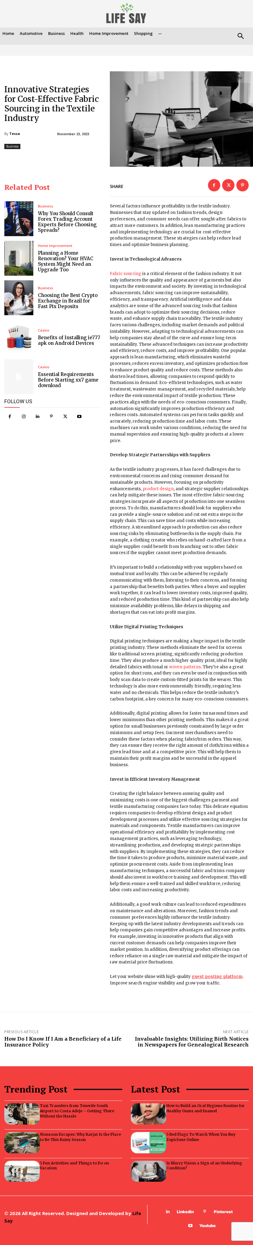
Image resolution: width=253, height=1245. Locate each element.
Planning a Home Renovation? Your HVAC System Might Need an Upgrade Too (65, 261)
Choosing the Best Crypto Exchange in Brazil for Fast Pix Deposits (67, 300)
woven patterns (185, 667)
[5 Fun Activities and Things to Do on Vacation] (22, 1171)
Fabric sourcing (125, 273)
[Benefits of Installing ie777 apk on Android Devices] (18, 337)
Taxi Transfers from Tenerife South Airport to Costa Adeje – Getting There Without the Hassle (77, 1110)
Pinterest (223, 1211)
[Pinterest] (51, 416)
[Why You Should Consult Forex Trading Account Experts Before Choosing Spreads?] (18, 218)
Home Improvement (55, 245)
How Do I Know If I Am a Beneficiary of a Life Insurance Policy (63, 1042)
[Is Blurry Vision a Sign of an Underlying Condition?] (148, 1171)
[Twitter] (65, 416)
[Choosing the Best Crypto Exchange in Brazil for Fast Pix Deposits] (18, 297)
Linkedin (185, 1211)
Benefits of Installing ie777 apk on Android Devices (69, 340)
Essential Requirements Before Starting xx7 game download (68, 379)
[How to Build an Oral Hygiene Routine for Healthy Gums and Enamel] (148, 1114)
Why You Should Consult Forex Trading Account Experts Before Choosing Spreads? (67, 222)
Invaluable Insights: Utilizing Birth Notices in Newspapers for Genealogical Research (192, 1042)
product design (158, 488)
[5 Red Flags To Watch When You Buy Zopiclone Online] (148, 1142)
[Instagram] (23, 416)
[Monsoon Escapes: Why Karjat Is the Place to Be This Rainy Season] (22, 1142)
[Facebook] (9, 416)
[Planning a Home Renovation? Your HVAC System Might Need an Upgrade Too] (18, 258)
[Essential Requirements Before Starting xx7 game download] (18, 376)
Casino (43, 330)
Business (12, 146)
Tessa (14, 133)
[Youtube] (79, 416)
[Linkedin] (37, 416)
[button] (240, 36)
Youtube (207, 1225)
